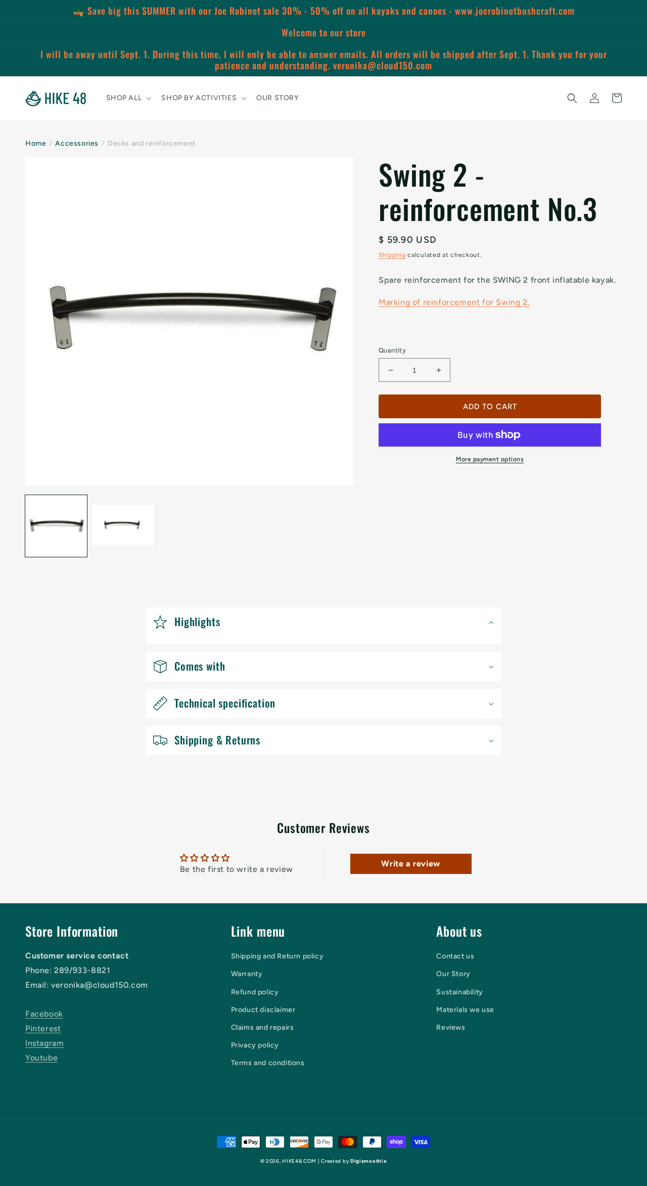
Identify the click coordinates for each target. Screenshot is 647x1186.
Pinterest (43, 1028)
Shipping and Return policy (277, 956)
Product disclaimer (263, 1009)
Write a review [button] (410, 863)
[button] (128, 98)
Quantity (392, 350)
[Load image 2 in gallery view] (123, 526)
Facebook (44, 1014)
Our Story (453, 974)
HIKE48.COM (299, 1161)
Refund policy (255, 992)
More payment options (490, 459)
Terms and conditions (268, 1063)
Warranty (247, 974)
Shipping (392, 254)
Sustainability (459, 992)
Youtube (41, 1058)
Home (35, 143)
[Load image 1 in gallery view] (56, 526)
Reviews (450, 1027)
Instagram (44, 1043)
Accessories (77, 143)
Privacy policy (255, 1045)
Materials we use (465, 1009)
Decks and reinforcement (152, 143)
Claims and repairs (262, 1027)
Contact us (455, 956)
